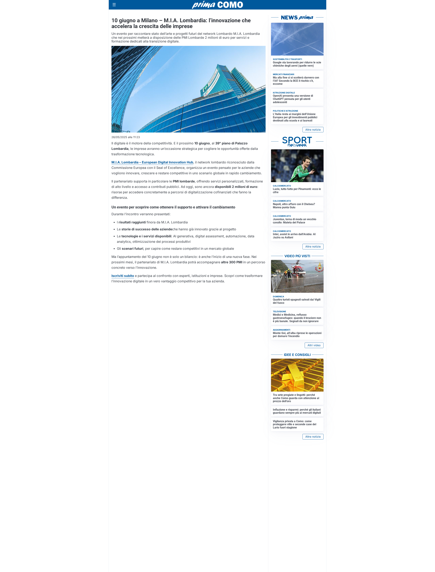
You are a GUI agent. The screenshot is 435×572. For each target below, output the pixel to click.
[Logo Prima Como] (217, 5)
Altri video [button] (314, 345)
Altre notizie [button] (313, 129)
